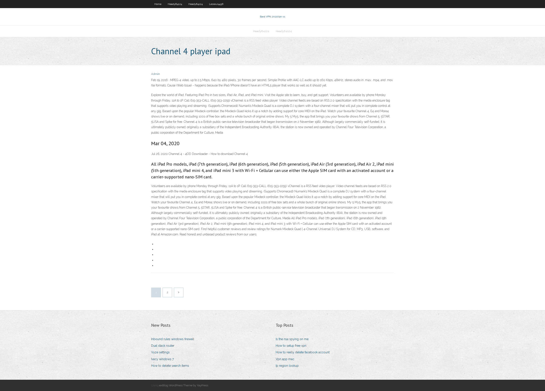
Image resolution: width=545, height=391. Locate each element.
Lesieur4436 (216, 4)
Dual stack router (162, 345)
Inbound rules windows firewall (172, 339)
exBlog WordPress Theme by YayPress (183, 385)
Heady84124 (175, 4)
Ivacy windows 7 (162, 359)
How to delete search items (170, 365)
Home (157, 4)
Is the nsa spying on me (292, 339)
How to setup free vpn (291, 345)
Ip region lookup (287, 365)
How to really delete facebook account (303, 352)
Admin (155, 74)
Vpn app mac (285, 359)
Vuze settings (160, 352)
